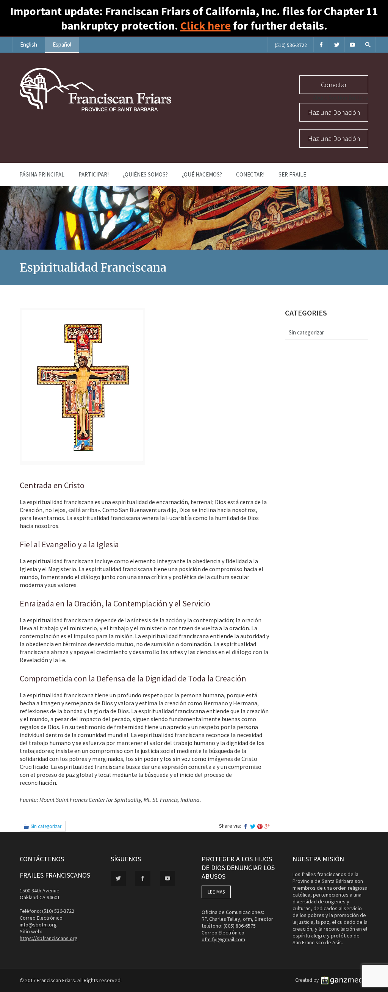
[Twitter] (336, 44)
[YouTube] (352, 44)
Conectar (334, 84)
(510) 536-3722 (291, 45)
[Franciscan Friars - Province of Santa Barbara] (95, 109)
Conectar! (250, 174)
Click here (205, 25)
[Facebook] (321, 44)
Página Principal (41, 174)
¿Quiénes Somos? (145, 174)
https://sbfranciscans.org (49, 938)
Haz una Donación (334, 112)
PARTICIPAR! (93, 174)
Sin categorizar (46, 826)
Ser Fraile (292, 174)
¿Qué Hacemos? (202, 174)
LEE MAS (216, 892)
